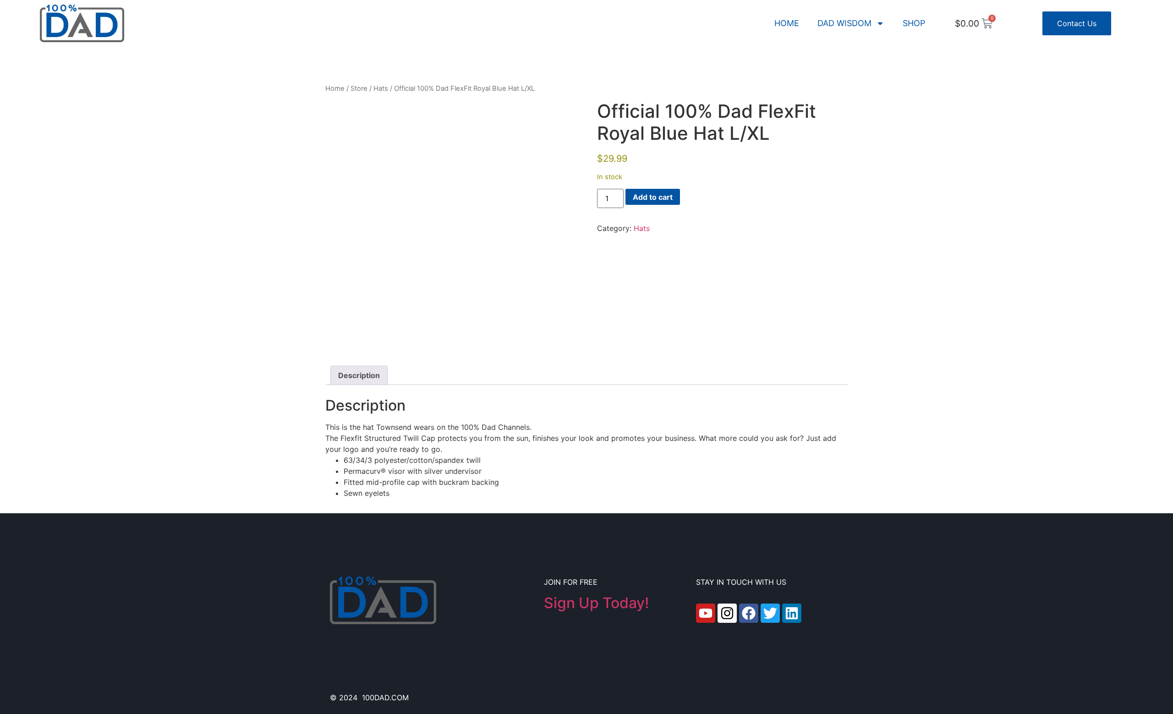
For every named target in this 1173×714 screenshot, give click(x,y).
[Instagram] (727, 613)
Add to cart (653, 197)
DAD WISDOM (844, 23)
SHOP (914, 23)
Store (359, 88)
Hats (380, 88)
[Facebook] (748, 613)
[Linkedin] (791, 613)
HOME (786, 23)
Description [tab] (359, 375)
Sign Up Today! (596, 603)
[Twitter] (770, 613)
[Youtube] (705, 613)
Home (335, 88)
